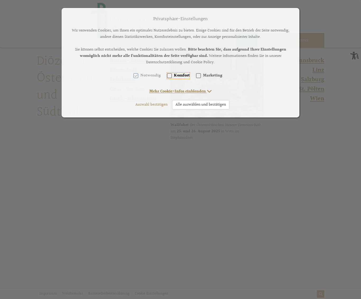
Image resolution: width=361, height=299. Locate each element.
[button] (180, 91)
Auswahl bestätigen (151, 105)
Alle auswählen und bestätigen (200, 105)
